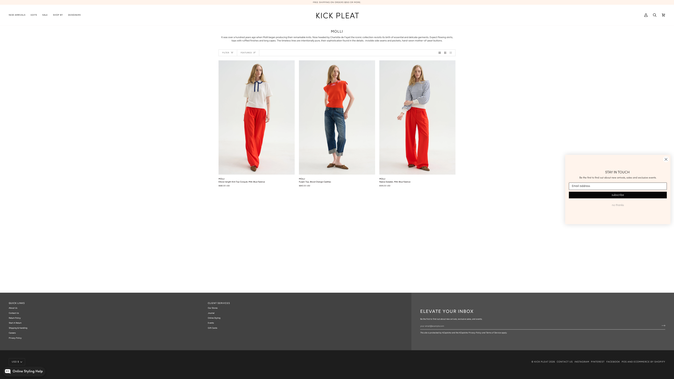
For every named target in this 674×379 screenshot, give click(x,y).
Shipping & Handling (18, 328)
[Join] (662, 325)
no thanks (618, 205)
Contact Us (14, 313)
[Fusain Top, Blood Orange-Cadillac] (337, 117)
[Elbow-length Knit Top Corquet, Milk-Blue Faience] (257, 117)
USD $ (15, 361)
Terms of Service (493, 332)
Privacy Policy (474, 332)
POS (624, 361)
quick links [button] (17, 303)
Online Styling (214, 318)
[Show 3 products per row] (445, 53)
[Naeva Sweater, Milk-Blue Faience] (417, 117)
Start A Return (15, 323)
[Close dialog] (666, 159)
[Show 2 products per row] (439, 53)
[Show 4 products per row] (451, 53)
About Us (13, 308)
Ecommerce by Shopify (649, 361)
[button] (34, 15)
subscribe (618, 195)
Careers (12, 333)
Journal (211, 313)
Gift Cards (212, 328)
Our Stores (212, 308)
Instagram (581, 361)
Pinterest (597, 361)
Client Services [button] (219, 303)
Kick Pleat (541, 361)
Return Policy (15, 318)
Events (211, 323)
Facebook (613, 361)
